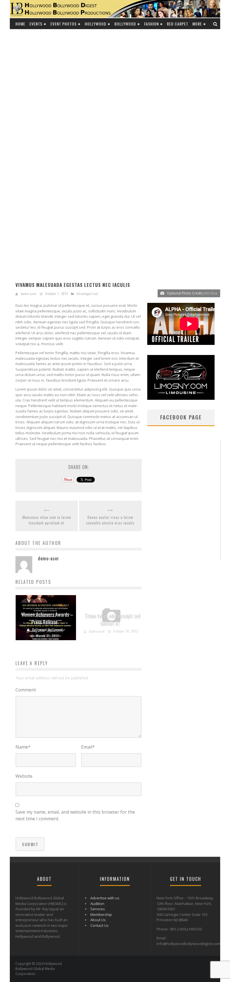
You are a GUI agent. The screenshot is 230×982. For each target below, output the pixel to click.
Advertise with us (104, 897)
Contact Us (99, 925)
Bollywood (125, 24)
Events (35, 24)
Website (24, 776)
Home (20, 24)
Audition (97, 903)
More (197, 24)
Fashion (151, 24)
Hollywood (95, 24)
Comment (25, 690)
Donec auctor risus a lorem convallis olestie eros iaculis (110, 520)
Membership (101, 914)
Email (88, 747)
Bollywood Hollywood (47, 629)
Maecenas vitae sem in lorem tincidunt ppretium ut (46, 520)
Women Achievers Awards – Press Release (47, 618)
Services (97, 908)
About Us (98, 919)
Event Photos (63, 24)
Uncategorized (87, 293)
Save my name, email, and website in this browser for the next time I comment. (75, 815)
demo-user (29, 293)
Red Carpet (177, 24)
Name (23, 747)
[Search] (215, 23)
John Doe (210, 293)
